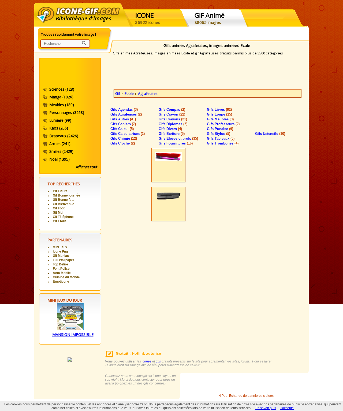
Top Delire (60, 264)
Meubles (61, 104)
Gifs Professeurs (223, 124)
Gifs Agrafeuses (126, 114)
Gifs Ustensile (270, 134)
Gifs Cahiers (123, 124)
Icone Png (60, 251)
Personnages (66, 112)
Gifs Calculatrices (127, 134)
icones (146, 361)
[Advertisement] (69, 73)
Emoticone (61, 281)
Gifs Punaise (220, 129)
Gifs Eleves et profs (178, 138)
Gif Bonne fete (63, 200)
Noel (59, 159)
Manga (61, 96)
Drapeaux (63, 135)
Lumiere (60, 120)
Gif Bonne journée (66, 195)
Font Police (61, 269)
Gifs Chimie (123, 138)
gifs (158, 361)
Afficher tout (87, 166)
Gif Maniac (61, 256)
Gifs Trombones (222, 143)
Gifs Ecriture (172, 134)
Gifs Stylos (218, 134)
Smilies (61, 151)
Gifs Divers (170, 129)
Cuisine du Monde (66, 277)
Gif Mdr (58, 212)
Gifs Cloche (122, 143)
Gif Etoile (59, 221)
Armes (59, 143)
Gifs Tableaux (220, 138)
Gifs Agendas (124, 110)
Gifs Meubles (220, 119)
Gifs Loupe (219, 114)
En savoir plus (265, 408)
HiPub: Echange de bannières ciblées (246, 396)
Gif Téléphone (63, 217)
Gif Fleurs (60, 191)
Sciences (61, 89)
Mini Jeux (60, 247)
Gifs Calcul (122, 129)
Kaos (58, 128)
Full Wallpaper (63, 260)
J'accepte (287, 408)
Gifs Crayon (172, 114)
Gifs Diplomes (173, 124)
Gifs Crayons (173, 119)
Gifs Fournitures (176, 143)
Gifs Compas (172, 110)
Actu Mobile (62, 273)
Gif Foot (59, 208)
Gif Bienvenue (63, 204)
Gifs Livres (219, 110)
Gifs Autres (123, 119)
